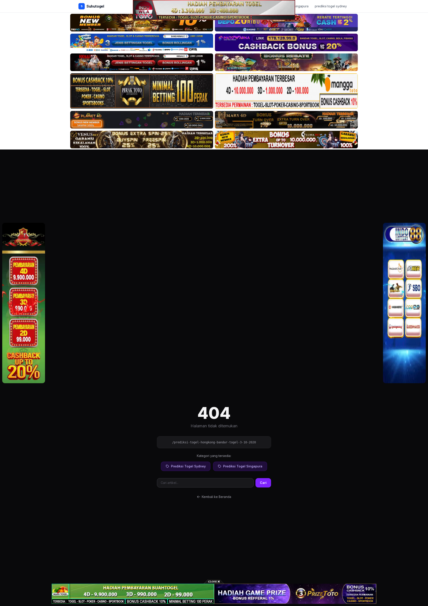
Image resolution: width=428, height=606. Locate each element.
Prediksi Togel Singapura (242, 466)
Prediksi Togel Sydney (188, 466)
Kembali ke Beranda (216, 497)
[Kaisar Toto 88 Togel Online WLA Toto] (23, 303)
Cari (263, 483)
